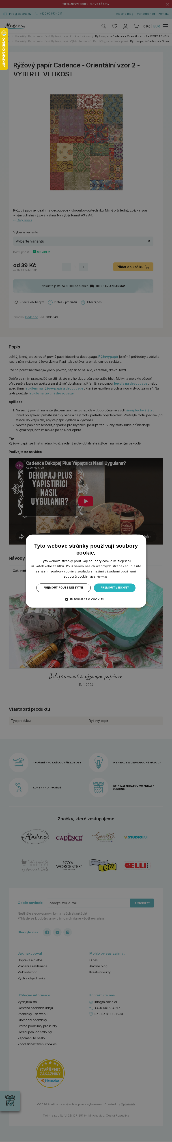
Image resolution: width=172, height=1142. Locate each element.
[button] (86, 599)
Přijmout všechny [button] (115, 588)
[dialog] (86, 571)
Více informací (99, 577)
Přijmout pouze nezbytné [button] (63, 588)
